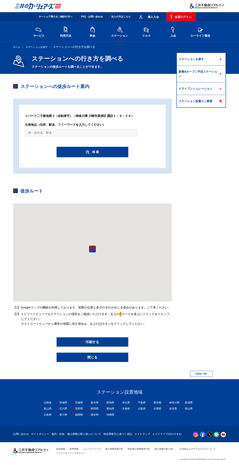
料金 (92, 35)
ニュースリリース (92, 449)
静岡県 (95, 408)
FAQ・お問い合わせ (92, 16)
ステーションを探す (37, 47)
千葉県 (142, 402)
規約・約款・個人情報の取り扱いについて (76, 433)
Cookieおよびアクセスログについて (197, 449)
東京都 (157, 402)
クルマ (146, 35)
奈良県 (173, 408)
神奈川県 (174, 402)
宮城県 (63, 402)
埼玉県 (126, 402)
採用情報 (73, 449)
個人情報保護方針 (114, 449)
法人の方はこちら (121, 16)
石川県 (63, 408)
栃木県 (95, 402)
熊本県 (95, 414)
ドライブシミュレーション (195, 88)
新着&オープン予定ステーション (198, 74)
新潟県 (189, 402)
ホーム (16, 47)
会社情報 (60, 449)
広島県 (48, 414)
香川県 (63, 414)
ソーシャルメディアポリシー (70, 453)
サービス (38, 35)
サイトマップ (142, 433)
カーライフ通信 (200, 35)
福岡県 (79, 414)
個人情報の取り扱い (165, 449)
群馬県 (110, 402)
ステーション (119, 35)
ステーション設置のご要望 (195, 101)
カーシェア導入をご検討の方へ (56, 16)
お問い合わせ (21, 433)
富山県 (48, 408)
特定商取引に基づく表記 (117, 433)
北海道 (48, 402)
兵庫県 (157, 408)
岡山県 (189, 408)
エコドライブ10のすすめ (166, 433)
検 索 (95, 152)
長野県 (79, 408)
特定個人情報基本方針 (139, 449)
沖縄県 (110, 414)
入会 (173, 35)
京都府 (126, 408)
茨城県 (79, 402)
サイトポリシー (40, 433)
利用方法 (65, 35)
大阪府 (142, 408)
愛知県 (110, 408)
